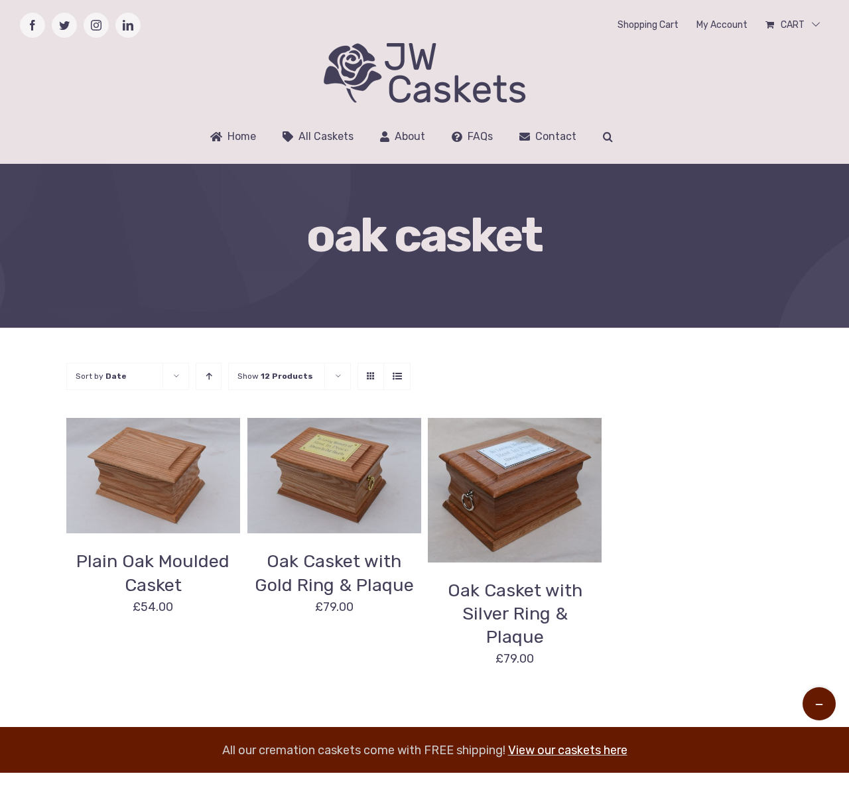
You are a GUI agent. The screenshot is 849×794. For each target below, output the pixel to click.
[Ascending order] (209, 376)
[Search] (608, 136)
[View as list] (397, 376)
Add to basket (125, 470)
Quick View (334, 486)
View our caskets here (567, 750)
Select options (324, 470)
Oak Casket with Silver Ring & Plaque (515, 613)
